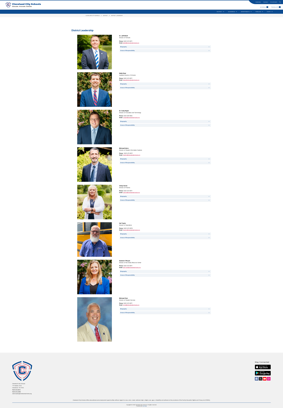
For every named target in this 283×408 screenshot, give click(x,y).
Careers (265, 2)
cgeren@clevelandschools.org (131, 192)
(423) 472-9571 (16, 389)
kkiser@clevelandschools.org (131, 80)
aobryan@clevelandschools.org (132, 267)
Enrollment (273, 2)
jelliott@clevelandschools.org (131, 43)
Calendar (258, 2)
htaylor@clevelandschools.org (131, 230)
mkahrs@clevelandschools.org (131, 155)
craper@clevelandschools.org (131, 117)
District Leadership (117, 15)
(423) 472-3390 (16, 391)
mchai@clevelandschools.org (131, 305)
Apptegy (145, 406)
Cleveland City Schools (93, 15)
